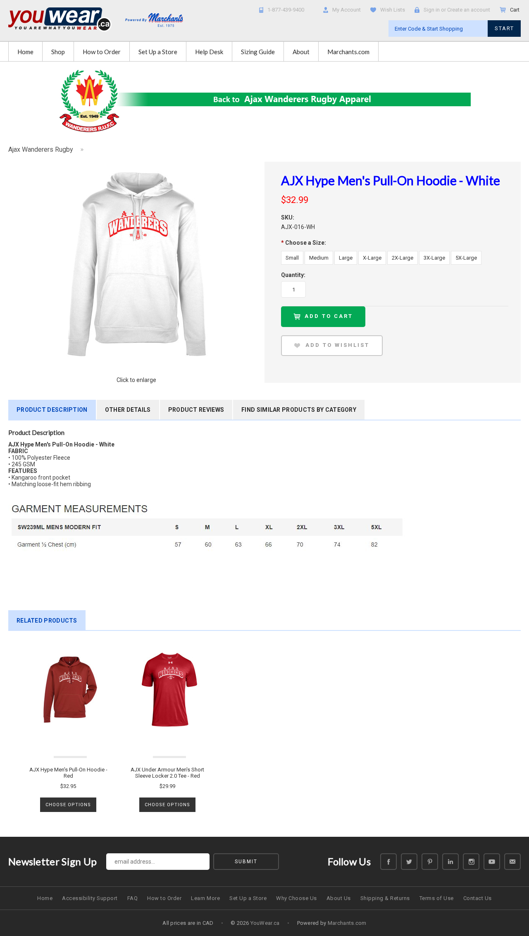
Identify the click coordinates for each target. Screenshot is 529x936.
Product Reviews (196, 409)
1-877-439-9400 (285, 10)
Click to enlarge (136, 380)
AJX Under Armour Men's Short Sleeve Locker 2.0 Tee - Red (167, 772)
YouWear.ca (265, 923)
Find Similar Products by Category (298, 409)
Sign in (432, 10)
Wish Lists (392, 10)
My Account (346, 10)
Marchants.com (348, 51)
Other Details (128, 409)
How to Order (102, 51)
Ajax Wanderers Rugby (40, 149)
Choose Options (68, 804)
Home (25, 51)
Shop (58, 51)
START (504, 28)
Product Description (52, 409)
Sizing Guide (258, 51)
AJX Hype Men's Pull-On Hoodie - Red (68, 772)
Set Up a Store (157, 51)
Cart (515, 10)
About (301, 51)
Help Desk (209, 51)
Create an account (468, 10)
